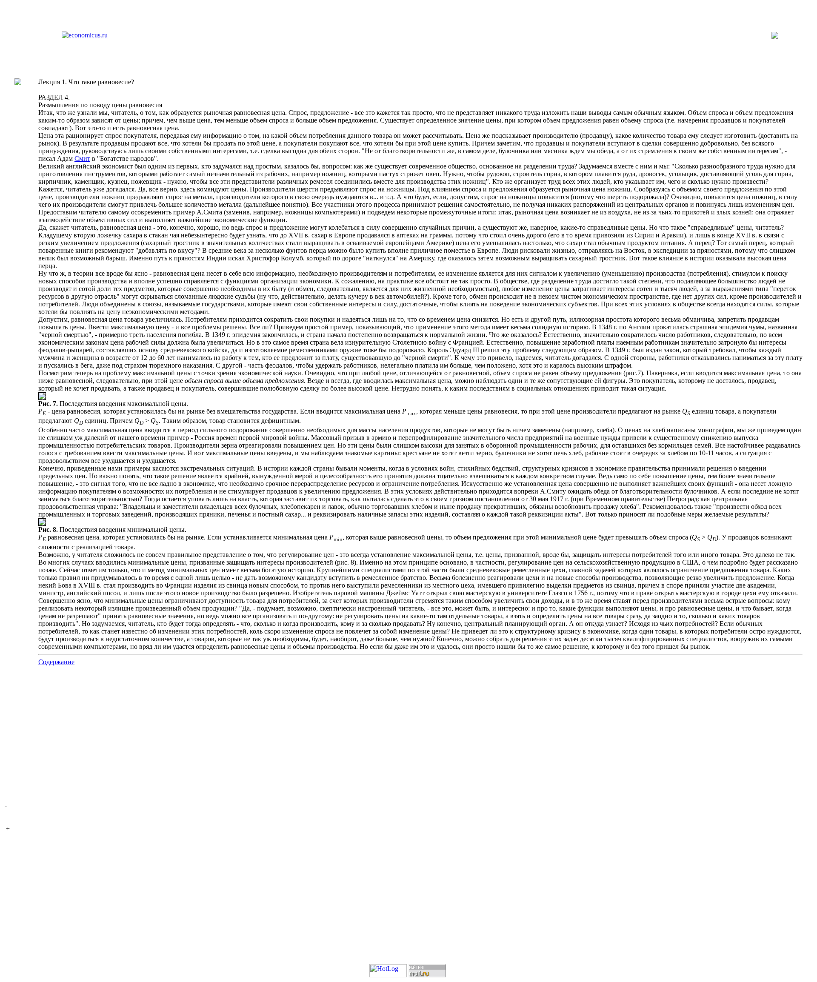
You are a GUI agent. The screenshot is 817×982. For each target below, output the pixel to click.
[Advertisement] (408, 735)
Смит (82, 158)
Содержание (56, 661)
